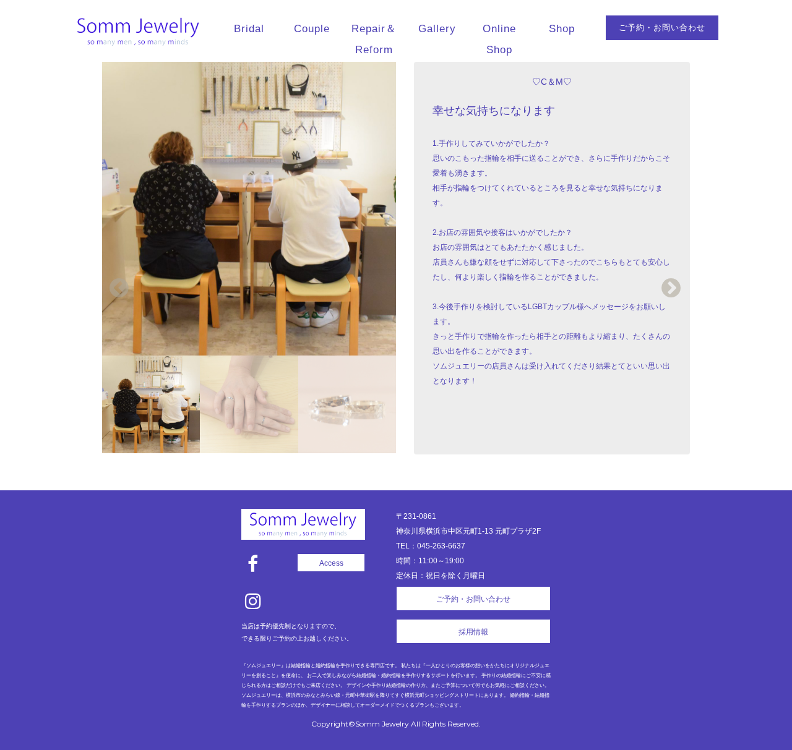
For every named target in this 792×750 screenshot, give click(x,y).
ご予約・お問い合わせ (662, 27)
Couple (312, 29)
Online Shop (499, 39)
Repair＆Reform (374, 39)
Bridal (249, 29)
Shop (562, 29)
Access (331, 563)
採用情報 (473, 632)
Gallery (437, 29)
